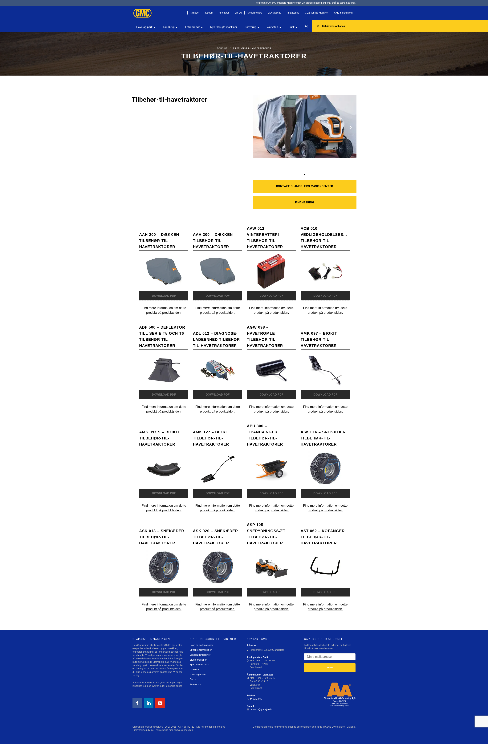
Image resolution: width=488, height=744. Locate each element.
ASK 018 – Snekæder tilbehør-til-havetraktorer (161, 537)
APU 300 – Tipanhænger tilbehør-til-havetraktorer (265, 435)
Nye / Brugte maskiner (223, 26)
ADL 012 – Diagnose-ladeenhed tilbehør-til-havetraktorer (217, 339)
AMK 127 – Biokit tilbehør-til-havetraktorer (211, 438)
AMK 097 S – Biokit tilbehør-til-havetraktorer (159, 438)
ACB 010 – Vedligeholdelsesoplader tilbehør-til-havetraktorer (325, 237)
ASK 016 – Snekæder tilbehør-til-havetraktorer (323, 438)
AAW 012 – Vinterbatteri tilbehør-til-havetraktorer (265, 237)
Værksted (272, 26)
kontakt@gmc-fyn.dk (261, 709)
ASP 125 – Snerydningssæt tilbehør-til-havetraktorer (266, 534)
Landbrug (169, 26)
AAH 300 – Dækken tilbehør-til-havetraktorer (213, 240)
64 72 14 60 (256, 698)
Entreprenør (192, 26)
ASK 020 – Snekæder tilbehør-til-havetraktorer (215, 537)
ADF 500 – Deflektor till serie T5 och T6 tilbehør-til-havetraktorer (162, 336)
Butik (292, 26)
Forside (222, 48)
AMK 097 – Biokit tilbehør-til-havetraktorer (319, 339)
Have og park (144, 26)
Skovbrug (250, 26)
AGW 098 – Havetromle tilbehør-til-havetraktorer (265, 336)
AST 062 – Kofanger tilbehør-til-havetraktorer (323, 537)
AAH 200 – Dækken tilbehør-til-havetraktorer (159, 240)
